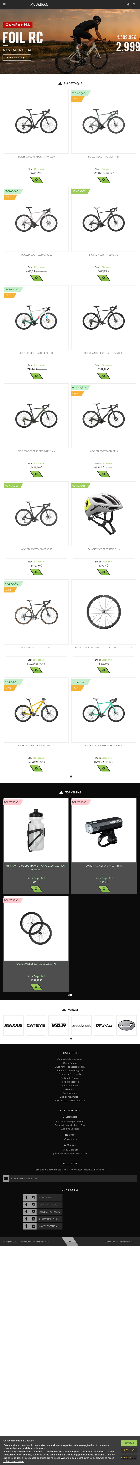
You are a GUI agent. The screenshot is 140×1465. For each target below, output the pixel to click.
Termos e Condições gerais (70, 1070)
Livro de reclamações (70, 1096)
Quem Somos (70, 1063)
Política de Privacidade (70, 1074)
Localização (71, 1116)
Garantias (70, 1089)
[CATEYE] (36, 1025)
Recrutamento (70, 1093)
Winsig (134, 1242)
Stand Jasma (25, 1242)
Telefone (71, 1145)
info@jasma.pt (70, 1139)
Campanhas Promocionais (69, 1059)
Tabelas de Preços (70, 1081)
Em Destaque (73, 83)
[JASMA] (126, 1025)
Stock (30, 169)
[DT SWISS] (104, 1025)
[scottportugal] (26, 1205)
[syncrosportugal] (26, 1212)
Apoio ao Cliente (69, 1085)
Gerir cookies (111, 1242)
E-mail (72, 1134)
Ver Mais (36, 179)
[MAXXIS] (13, 1025)
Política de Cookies (69, 1078)
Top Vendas (73, 792)
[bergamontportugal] (26, 1219)
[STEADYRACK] (81, 1025)
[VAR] (58, 1025)
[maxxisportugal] (26, 1226)
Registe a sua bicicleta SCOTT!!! (70, 1100)
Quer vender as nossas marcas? (70, 1066)
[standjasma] (26, 1197)
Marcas (73, 1009)
